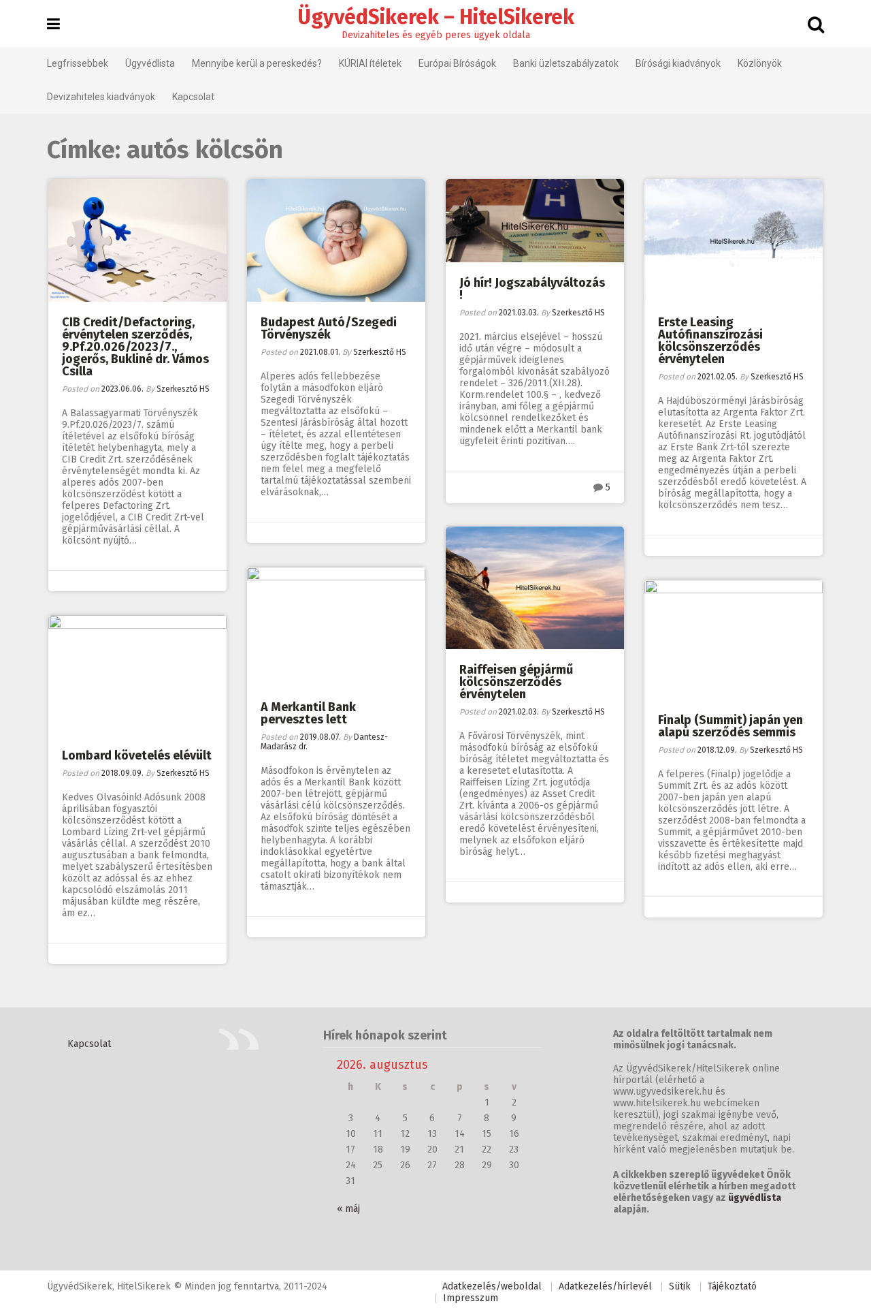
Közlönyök (760, 63)
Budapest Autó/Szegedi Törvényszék (329, 328)
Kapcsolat (193, 96)
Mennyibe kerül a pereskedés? (257, 63)
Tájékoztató (732, 1286)
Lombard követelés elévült (137, 755)
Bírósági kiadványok (678, 63)
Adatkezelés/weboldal (492, 1286)
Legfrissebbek (77, 63)
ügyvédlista (754, 1198)
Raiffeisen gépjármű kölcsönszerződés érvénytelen (516, 682)
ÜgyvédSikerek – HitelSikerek (435, 17)
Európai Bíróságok (457, 63)
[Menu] (53, 24)
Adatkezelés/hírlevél (605, 1286)
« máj (348, 1209)
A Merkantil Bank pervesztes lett (308, 713)
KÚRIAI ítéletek (370, 63)
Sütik (680, 1286)
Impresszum (470, 1298)
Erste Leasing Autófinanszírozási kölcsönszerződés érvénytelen (710, 340)
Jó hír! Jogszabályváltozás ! (532, 288)
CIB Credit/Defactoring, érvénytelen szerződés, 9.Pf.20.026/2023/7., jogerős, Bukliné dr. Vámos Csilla (135, 347)
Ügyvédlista (150, 63)
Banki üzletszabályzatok (566, 63)
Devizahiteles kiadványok (101, 96)
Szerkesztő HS (183, 389)
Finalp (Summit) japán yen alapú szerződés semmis (730, 726)
